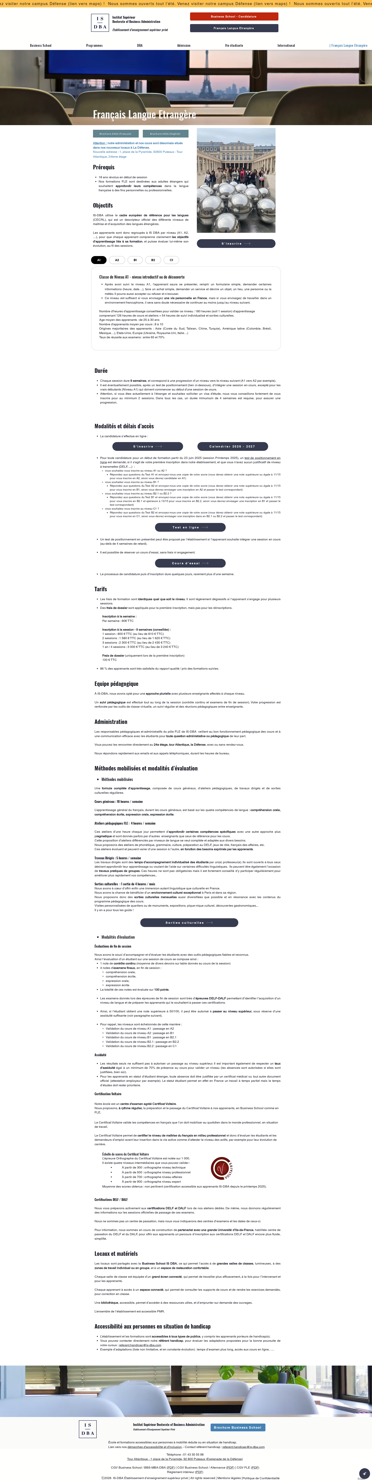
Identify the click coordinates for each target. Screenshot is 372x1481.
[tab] (99, 260)
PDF (171, 1467)
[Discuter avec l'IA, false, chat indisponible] (364, 1473)
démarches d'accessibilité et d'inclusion (154, 1447)
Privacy (361, 1478)
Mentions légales (229, 1478)
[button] (28, 45)
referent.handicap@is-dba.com (140, 1345)
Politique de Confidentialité (261, 1478)
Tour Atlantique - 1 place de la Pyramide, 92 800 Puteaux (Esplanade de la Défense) (185, 1459)
